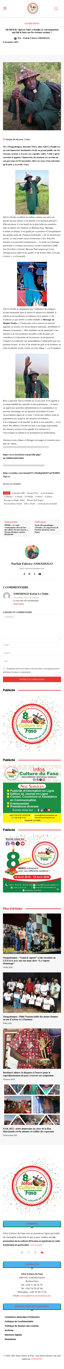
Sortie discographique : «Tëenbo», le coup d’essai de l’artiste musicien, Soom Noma (46, 528)
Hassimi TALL (33, 493)
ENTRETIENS (32, 24)
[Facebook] (15, 47)
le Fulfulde (29, 497)
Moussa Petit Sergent (35, 500)
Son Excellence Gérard (13, 504)
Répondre (18, 604)
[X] (22, 47)
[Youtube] (40, 573)
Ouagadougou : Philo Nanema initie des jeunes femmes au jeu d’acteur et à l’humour (30, 1018)
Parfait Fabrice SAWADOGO (36, 38)
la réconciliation (47, 493)
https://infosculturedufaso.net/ (32, 568)
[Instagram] (29, 573)
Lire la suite (36, 1244)
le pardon (48, 497)
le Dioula (18, 497)
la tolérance (8, 497)
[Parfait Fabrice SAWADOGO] (16, 38)
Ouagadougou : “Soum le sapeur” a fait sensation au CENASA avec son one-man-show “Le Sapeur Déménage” (29, 960)
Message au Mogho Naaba (14, 500)
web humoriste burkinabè (47, 504)
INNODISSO (36, 1359)
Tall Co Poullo (29, 504)
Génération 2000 (18, 493)
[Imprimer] (43, 47)
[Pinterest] (29, 47)
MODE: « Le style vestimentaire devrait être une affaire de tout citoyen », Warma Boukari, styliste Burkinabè (16, 529)
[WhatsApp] (36, 47)
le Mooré (38, 497)
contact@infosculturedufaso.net (35, 1295)
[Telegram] (50, 47)
